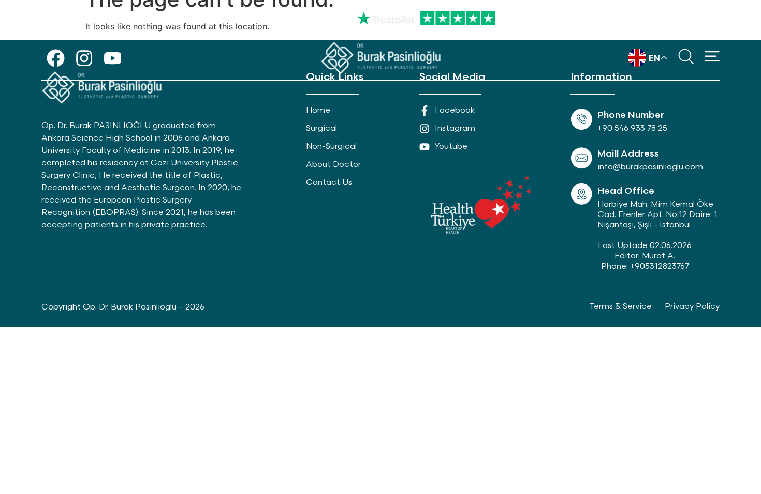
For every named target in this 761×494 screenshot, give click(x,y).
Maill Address (628, 153)
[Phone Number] (581, 119)
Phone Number (630, 115)
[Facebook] (55, 58)
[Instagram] (84, 58)
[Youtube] (112, 58)
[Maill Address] (581, 158)
